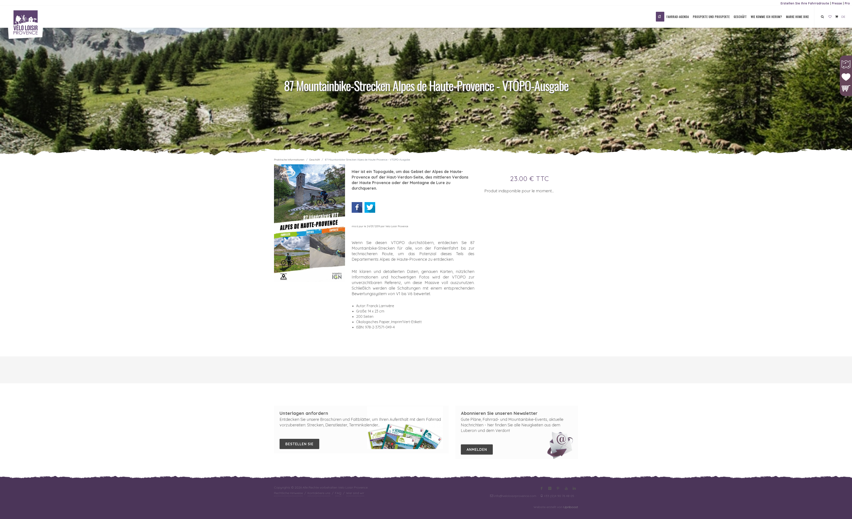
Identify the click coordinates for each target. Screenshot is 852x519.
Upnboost (570, 507)
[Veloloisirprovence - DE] (660, 17)
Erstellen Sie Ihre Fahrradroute (805, 3)
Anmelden (477, 449)
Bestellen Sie (299, 444)
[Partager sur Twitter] (370, 207)
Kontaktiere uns (319, 493)
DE (843, 17)
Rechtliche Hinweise (288, 493)
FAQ (338, 493)
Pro (847, 3)
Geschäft (314, 159)
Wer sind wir (355, 493)
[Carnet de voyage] (830, 17)
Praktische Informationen (289, 159)
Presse (837, 3)
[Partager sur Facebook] (357, 207)
